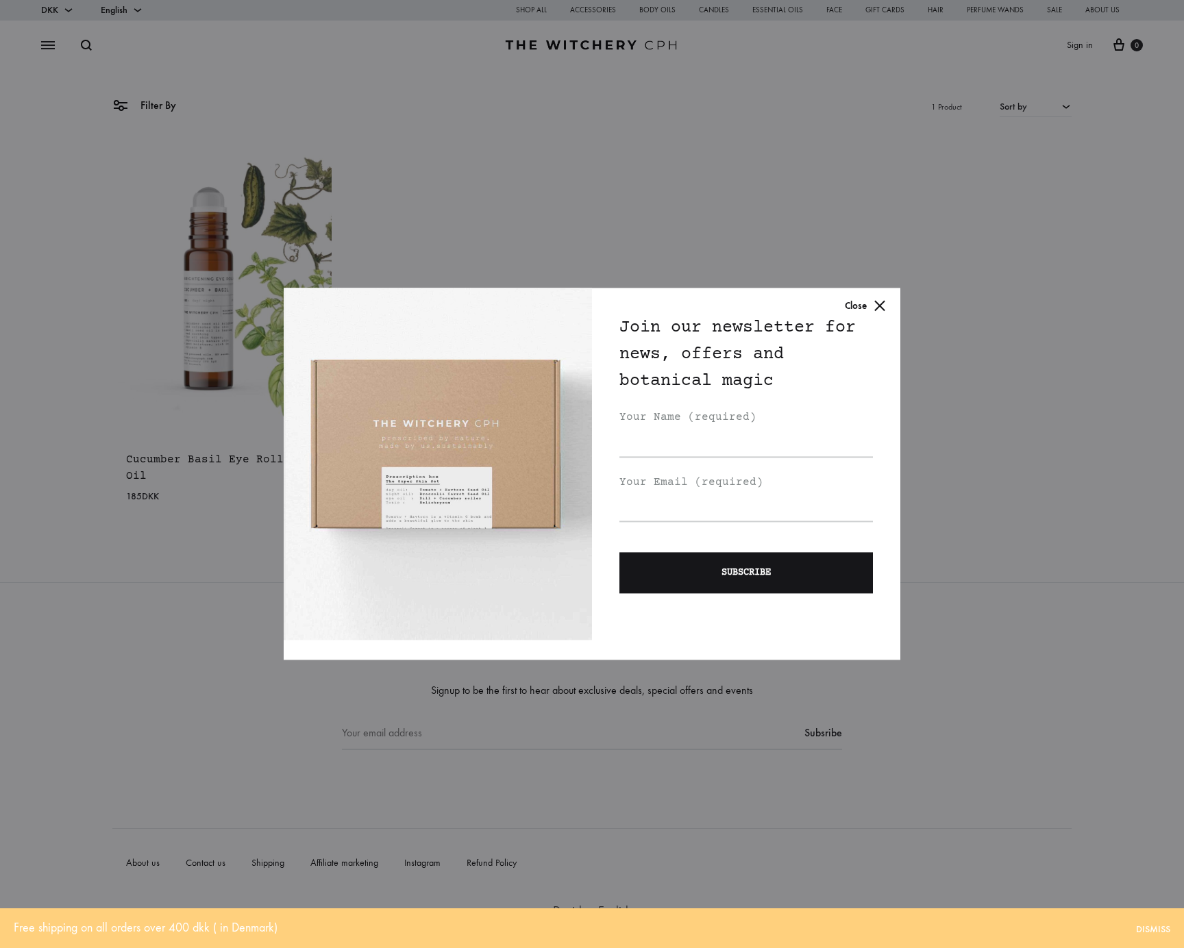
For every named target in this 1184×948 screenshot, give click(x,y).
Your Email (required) (691, 482)
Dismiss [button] (1153, 929)
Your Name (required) (687, 417)
